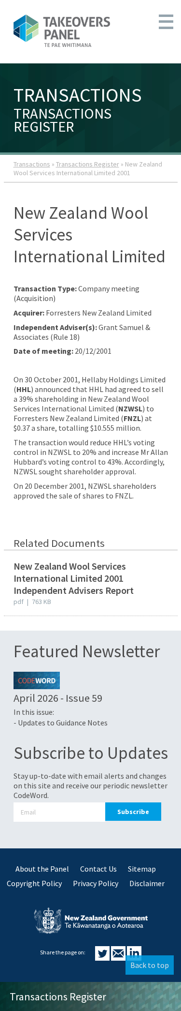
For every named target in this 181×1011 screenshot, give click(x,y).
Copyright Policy (34, 883)
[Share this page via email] (119, 958)
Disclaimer (147, 883)
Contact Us (98, 869)
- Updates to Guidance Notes (61, 722)
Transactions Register (87, 164)
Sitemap (142, 869)
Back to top (149, 965)
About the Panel (42, 869)
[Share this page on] (103, 958)
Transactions (32, 164)
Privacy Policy (95, 883)
